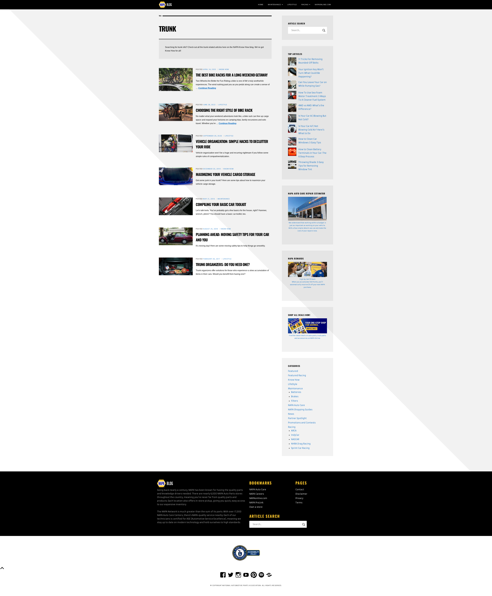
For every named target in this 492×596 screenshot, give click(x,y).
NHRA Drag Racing (301, 443)
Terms (298, 502)
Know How (224, 69)
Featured (293, 371)
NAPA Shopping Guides (300, 409)
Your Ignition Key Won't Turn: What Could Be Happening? (311, 73)
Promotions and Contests (302, 422)
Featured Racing (297, 375)
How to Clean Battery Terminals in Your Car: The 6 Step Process (312, 153)
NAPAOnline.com (323, 5)
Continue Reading (207, 88)
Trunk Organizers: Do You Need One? (223, 264)
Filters (294, 401)
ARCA (293, 430)
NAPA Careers (256, 494)
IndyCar (295, 435)
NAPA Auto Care (296, 405)
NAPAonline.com (258, 498)
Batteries (296, 392)
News (291, 414)
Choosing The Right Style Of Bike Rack (224, 110)
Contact (299, 489)
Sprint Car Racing (300, 448)
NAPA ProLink (256, 502)
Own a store (256, 507)
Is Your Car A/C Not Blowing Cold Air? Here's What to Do (311, 130)
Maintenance (274, 5)
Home (260, 5)
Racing (304, 5)
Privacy (299, 498)
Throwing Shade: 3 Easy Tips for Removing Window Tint (311, 166)
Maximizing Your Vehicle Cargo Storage (225, 174)
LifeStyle (292, 5)
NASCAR (295, 439)
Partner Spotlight (297, 418)
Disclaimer (301, 494)
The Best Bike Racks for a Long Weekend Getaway (231, 74)
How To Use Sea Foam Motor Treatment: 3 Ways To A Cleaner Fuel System (312, 96)
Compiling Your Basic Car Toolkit (221, 204)
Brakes (294, 396)
